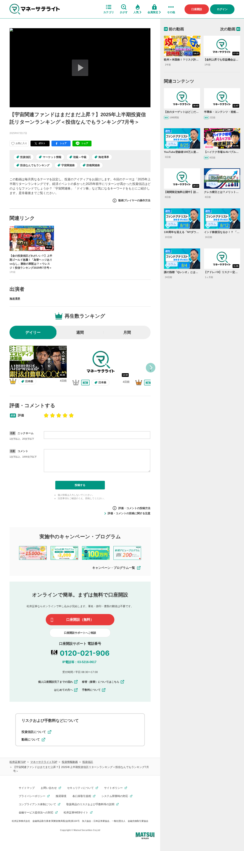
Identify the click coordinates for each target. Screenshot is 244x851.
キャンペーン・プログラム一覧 (113, 567)
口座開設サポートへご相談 (80, 632)
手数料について (91, 689)
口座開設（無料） (80, 619)
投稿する (80, 485)
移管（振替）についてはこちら (100, 681)
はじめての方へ (63, 689)
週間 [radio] (80, 332)
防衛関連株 (93, 165)
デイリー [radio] (33, 332)
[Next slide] (150, 367)
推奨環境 (61, 796)
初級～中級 (80, 157)
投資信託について (34, 731)
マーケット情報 (52, 157)
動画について (31, 739)
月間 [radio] (127, 332)
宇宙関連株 (68, 165)
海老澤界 (103, 157)
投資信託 (25, 157)
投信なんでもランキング (35, 165)
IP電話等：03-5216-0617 (79, 662)
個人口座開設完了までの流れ (55, 681)
